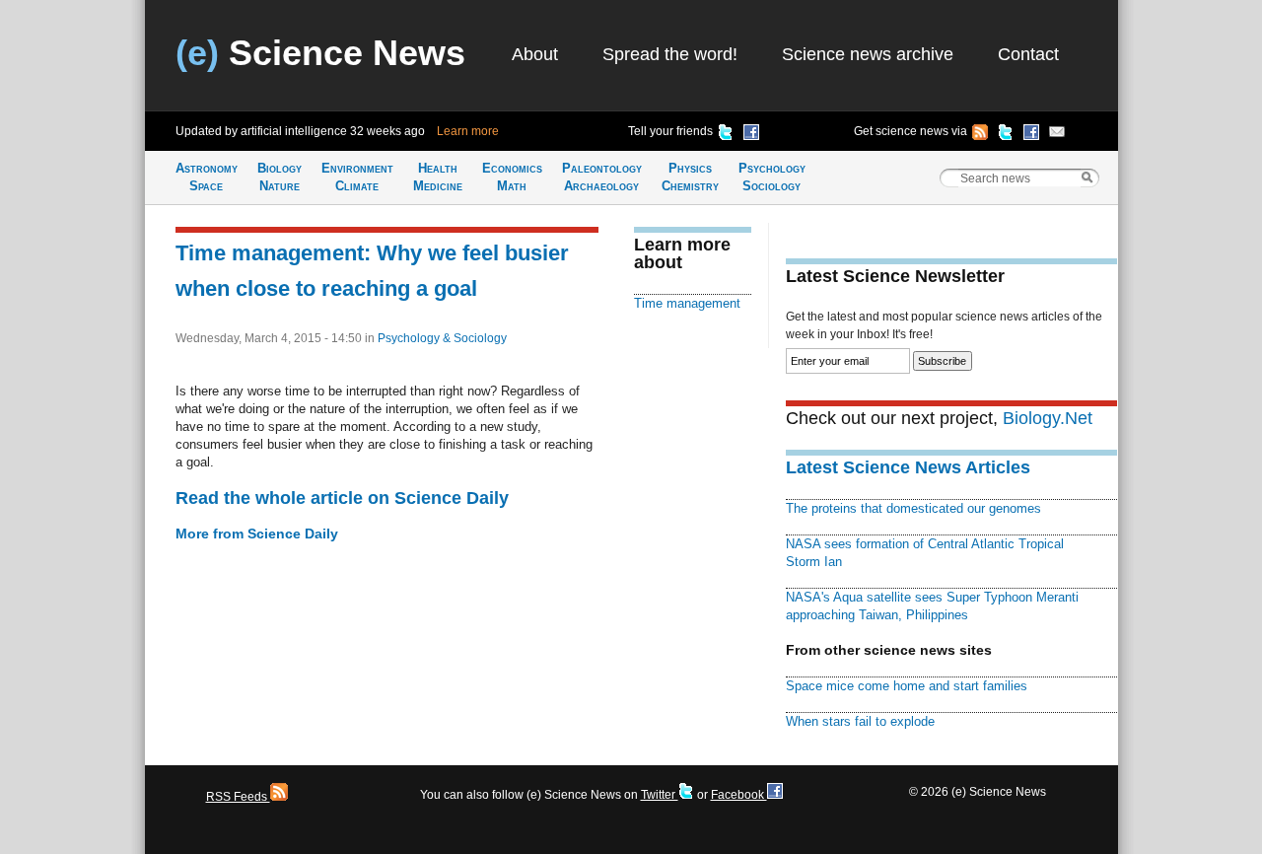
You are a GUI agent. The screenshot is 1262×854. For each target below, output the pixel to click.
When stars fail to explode (860, 721)
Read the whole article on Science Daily (342, 498)
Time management (687, 303)
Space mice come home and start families (906, 685)
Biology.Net (1047, 418)
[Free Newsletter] (1057, 135)
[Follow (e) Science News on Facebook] (1031, 135)
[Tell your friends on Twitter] (725, 135)
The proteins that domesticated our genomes (913, 508)
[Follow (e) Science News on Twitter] (1005, 135)
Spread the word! (669, 54)
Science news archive (867, 54)
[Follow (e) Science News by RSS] (980, 135)
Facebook (739, 795)
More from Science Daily (256, 533)
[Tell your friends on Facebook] (751, 135)
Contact (1028, 54)
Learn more (468, 131)
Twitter (659, 795)
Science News (320, 53)
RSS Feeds (238, 797)
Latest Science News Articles (908, 467)
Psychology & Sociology (442, 338)
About (535, 54)
